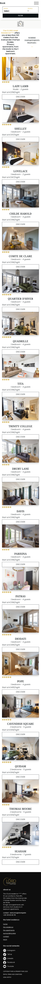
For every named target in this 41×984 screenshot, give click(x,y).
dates (6, 8)
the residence (8, 927)
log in (5, 939)
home (5, 924)
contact (6, 936)
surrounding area (9, 933)
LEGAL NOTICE (7, 977)
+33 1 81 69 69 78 (9, 915)
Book (2, 3)
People (30, 8)
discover (20, 97)
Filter (20, 15)
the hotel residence (11, 920)
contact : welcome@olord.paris (14, 913)
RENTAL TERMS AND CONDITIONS (12, 974)
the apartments (9, 930)
